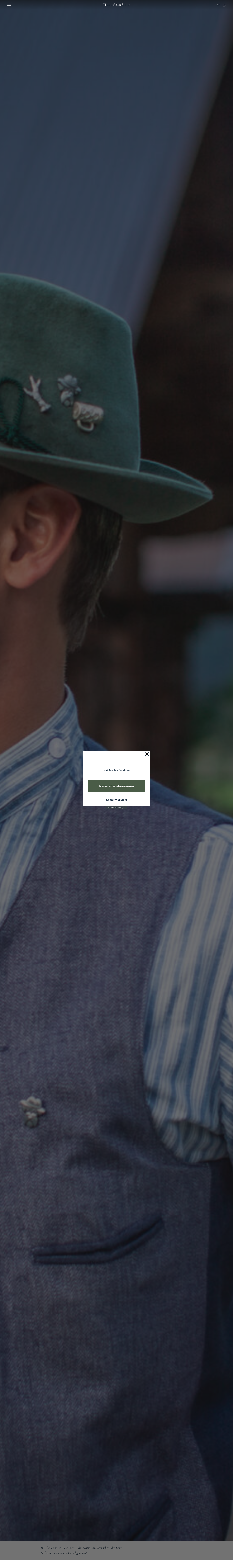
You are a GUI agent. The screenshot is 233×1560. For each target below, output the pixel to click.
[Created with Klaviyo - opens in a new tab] (116, 807)
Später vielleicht (116, 799)
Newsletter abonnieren (116, 786)
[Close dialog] (147, 754)
